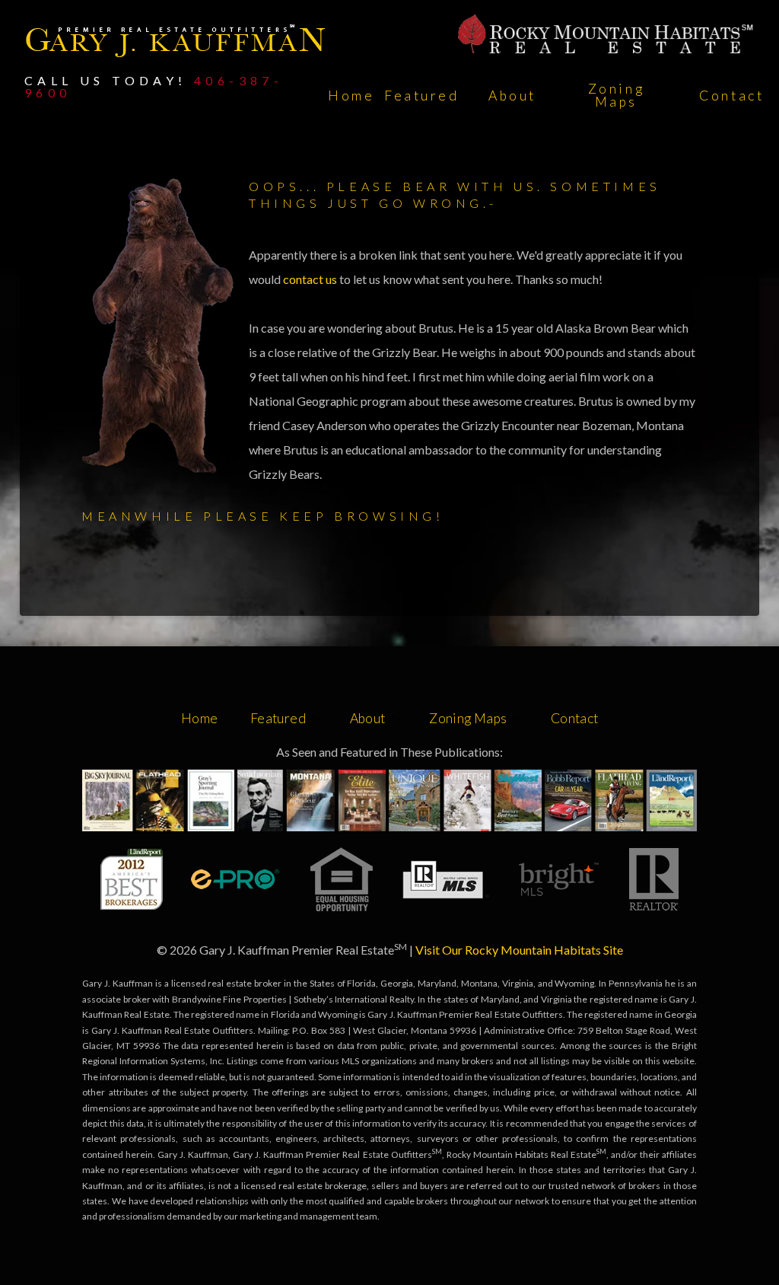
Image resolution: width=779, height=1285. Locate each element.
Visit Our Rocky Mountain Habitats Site (519, 949)
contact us (311, 279)
